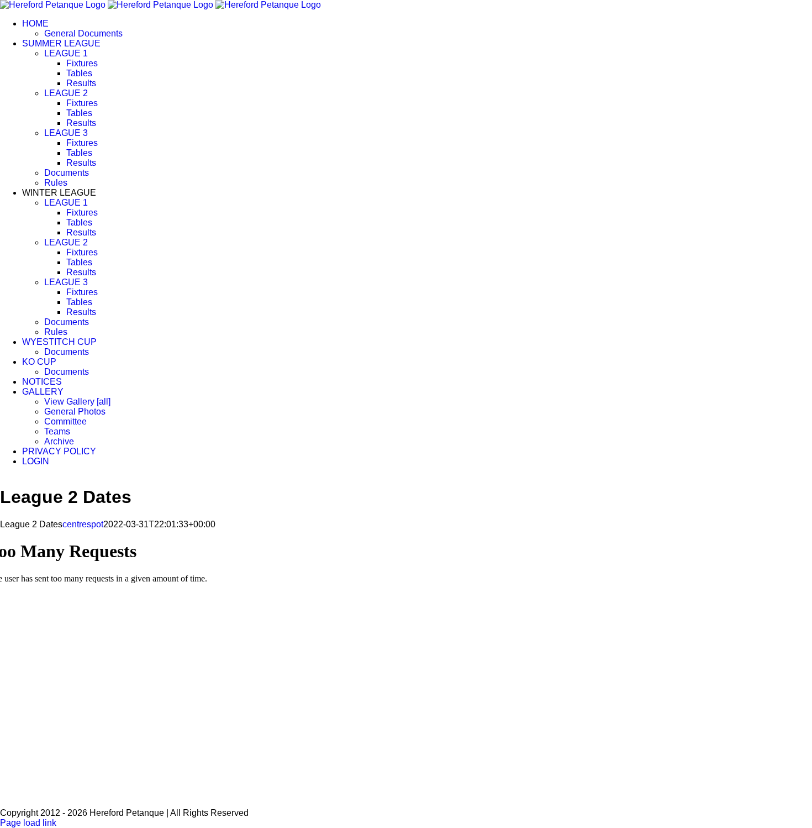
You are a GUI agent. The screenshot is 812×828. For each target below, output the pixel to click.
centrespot (82, 524)
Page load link (28, 822)
